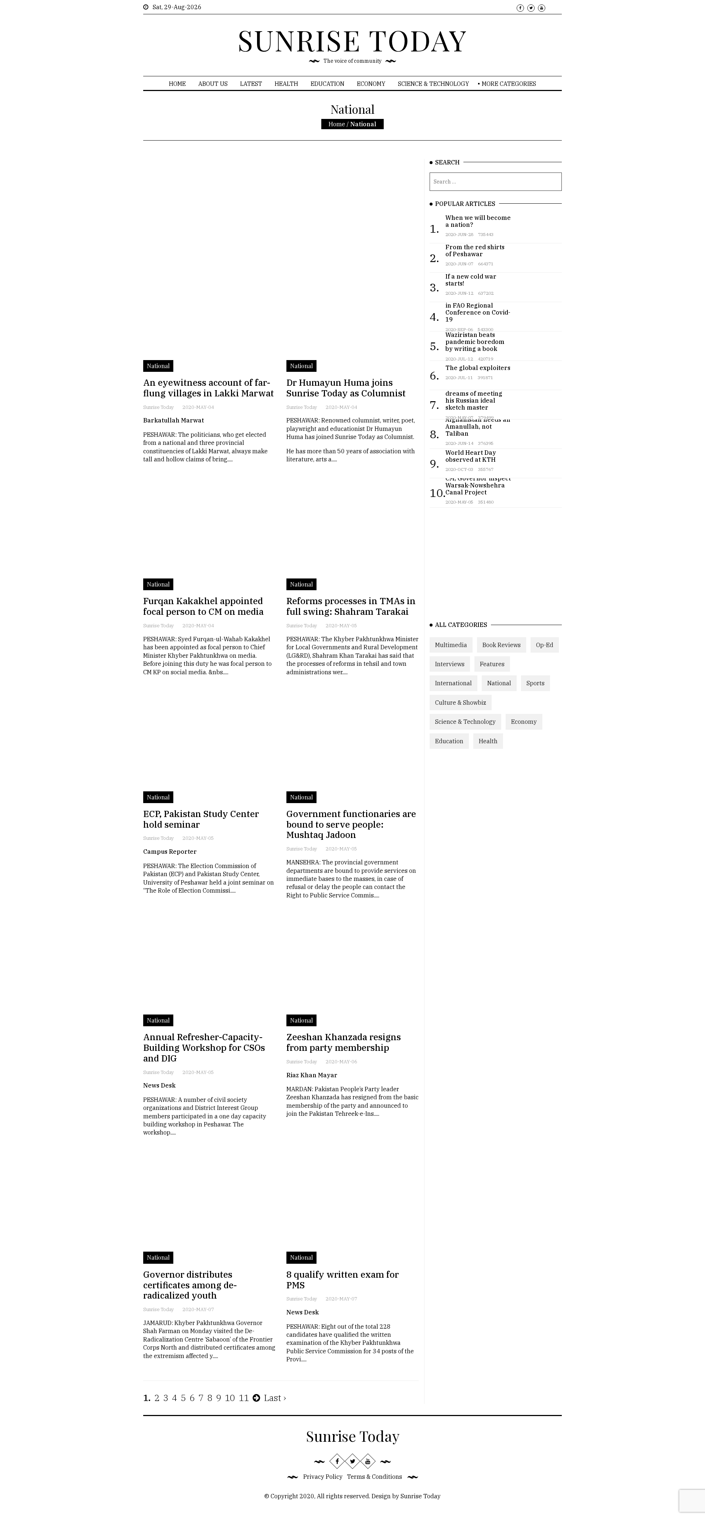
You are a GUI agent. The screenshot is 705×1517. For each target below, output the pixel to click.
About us (213, 83)
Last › (275, 1398)
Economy (371, 83)
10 (230, 1398)
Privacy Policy (323, 1476)
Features (492, 664)
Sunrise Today (158, 407)
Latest (251, 83)
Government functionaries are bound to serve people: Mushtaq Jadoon (351, 824)
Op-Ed (544, 645)
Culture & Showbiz (460, 702)
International (453, 683)
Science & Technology (433, 83)
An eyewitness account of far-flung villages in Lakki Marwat (208, 388)
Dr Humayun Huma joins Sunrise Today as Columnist (346, 388)
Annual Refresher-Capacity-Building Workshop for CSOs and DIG (204, 1047)
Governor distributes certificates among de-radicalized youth (190, 1285)
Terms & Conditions (374, 1476)
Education (327, 83)
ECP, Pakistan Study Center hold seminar (201, 819)
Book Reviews (501, 645)
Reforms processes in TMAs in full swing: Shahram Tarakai (351, 606)
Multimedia (451, 645)
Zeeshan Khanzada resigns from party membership (343, 1042)
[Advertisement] (281, 210)
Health (286, 83)
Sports (536, 683)
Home (177, 83)
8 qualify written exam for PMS (342, 1280)
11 (244, 1398)
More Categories (509, 83)
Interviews (449, 664)
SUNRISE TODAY (352, 40)
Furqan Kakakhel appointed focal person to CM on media (203, 606)
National (499, 683)
